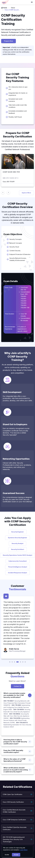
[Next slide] (8, 192)
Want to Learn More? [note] (17, 681)
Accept (16, 854)
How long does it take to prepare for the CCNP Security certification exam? (15, 742)
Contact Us (17, 686)
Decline (7, 854)
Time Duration (9, 314)
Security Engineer (17, 532)
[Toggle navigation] (32, 2)
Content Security (15, 250)
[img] (17, 161)
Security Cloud (14, 247)
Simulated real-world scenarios (15, 100)
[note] (17, 718)
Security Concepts (15, 239)
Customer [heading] (17, 587)
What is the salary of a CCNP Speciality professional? (15, 760)
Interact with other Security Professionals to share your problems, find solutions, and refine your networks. (17, 466)
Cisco (13, 8)
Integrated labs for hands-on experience (18, 94)
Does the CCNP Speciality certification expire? (13, 751)
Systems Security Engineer (17, 537)
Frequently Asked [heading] (17, 674)
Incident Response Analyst (17, 572)
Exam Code (8, 287)
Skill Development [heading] (12, 392)
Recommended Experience (10, 328)
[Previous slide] (3, 192)
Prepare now (8, 41)
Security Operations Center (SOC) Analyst (17, 555)
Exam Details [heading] (11, 281)
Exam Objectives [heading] (13, 234)
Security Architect (17, 549)
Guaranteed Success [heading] (13, 493)
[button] (9, 661)
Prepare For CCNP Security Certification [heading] (17, 134)
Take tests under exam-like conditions (18, 106)
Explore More (26, 193)
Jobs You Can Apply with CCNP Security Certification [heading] (17, 521)
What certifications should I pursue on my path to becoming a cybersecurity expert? (16, 770)
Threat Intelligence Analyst (17, 567)
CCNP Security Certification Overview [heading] (17, 205)
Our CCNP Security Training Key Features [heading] (17, 77)
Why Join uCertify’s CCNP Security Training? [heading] (17, 356)
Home (5, 8)
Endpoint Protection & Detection (20, 254)
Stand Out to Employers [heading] (15, 424)
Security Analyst (17, 543)
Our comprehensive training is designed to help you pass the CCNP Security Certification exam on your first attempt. (17, 499)
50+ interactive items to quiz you (18, 88)
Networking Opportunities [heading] (16, 459)
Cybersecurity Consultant (17, 561)
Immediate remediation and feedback (18, 112)
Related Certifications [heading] (17, 786)
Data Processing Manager (17, 651)
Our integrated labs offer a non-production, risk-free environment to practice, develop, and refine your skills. (17, 398)
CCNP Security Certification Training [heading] (13, 19)
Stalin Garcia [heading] (14, 649)
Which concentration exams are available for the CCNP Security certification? (14, 695)
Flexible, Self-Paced (15, 117)
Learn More (23, 850)
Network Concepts (15, 243)
